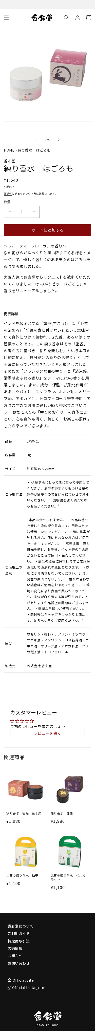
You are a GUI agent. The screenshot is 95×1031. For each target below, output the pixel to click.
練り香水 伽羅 (62, 813)
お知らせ (15, 955)
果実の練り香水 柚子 (22, 875)
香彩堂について (20, 926)
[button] (6, 17)
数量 (7, 201)
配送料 (8, 193)
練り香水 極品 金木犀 (24, 813)
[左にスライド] (36, 139)
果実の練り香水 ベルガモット (68, 877)
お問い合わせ (19, 963)
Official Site (23, 980)
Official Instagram (28, 987)
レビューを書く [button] (47, 733)
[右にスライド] (58, 139)
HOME (9, 150)
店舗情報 (15, 948)
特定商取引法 (19, 940)
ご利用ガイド (19, 933)
